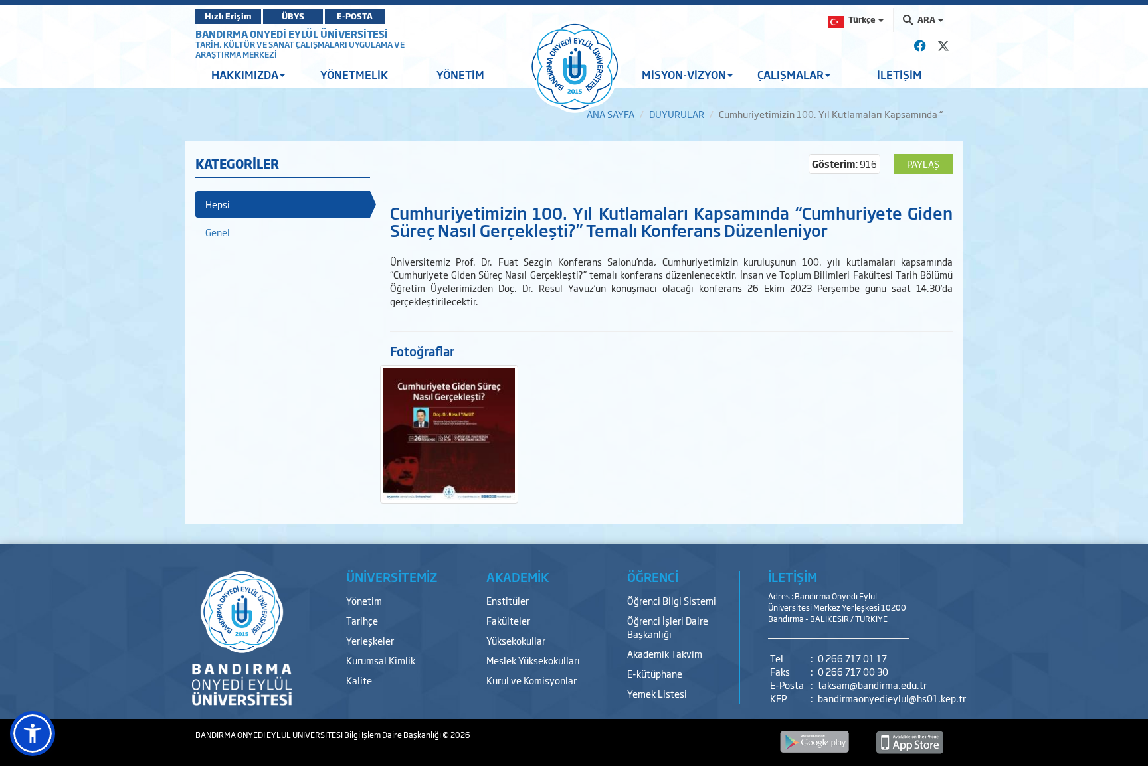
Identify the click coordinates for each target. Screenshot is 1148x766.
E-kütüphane (654, 673)
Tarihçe (362, 620)
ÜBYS (293, 16)
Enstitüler (507, 600)
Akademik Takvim (664, 653)
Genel (217, 232)
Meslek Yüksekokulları (533, 660)
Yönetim (364, 600)
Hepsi (217, 204)
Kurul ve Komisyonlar (531, 680)
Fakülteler (508, 620)
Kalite (359, 680)
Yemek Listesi (657, 693)
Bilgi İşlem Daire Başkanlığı (393, 735)
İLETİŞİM (899, 74)
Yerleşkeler (370, 640)
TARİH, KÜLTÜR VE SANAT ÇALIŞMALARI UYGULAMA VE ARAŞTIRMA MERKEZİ (300, 49)
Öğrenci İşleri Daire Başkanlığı (667, 627)
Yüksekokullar (515, 640)
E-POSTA (355, 16)
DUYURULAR (676, 114)
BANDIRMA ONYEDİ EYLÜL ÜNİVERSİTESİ (291, 33)
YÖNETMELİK (354, 74)
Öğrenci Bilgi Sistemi (671, 600)
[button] (32, 733)
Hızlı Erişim (228, 16)
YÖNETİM (460, 74)
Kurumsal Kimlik (380, 660)
